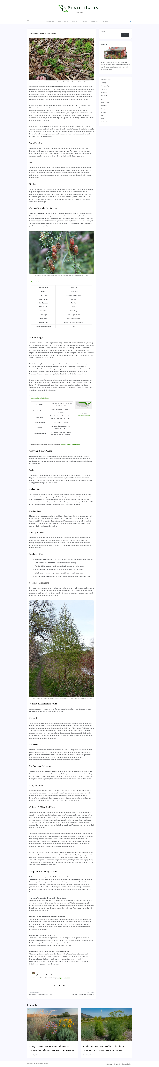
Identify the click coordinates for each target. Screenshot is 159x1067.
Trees (102, 118)
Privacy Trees (105, 109)
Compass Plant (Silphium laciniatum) (83, 994)
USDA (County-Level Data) (84, 415)
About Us (104, 44)
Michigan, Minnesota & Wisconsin (70, 444)
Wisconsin (67, 978)
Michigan (59, 978)
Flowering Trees (105, 86)
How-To (103, 99)
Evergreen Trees (106, 79)
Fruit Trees (104, 89)
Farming (84, 21)
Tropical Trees (105, 122)
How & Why (104, 96)
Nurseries (50, 21)
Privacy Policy (126, 1064)
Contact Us (117, 1064)
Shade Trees (104, 115)
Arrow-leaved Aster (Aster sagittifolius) (40, 994)
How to (74, 21)
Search (103, 31)
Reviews (105, 21)
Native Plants (63, 21)
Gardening (94, 21)
